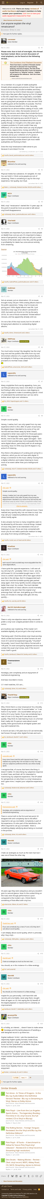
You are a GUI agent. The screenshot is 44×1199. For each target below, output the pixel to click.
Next (23, 1078)
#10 (41, 555)
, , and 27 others (16, 904)
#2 (42, 170)
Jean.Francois (10, 1103)
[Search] (41, 2)
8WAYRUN (25, 1197)
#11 (41, 616)
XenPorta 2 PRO (6, 1197)
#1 (42, 48)
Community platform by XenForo (19, 1193)
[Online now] (5, 197)
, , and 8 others (15, 688)
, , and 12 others (16, 401)
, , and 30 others (15, 601)
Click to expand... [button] (22, 506)
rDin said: (6, 488)
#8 (42, 416)
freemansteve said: (9, 807)
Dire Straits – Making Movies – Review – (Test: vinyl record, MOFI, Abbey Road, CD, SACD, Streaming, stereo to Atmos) (23, 1162)
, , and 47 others (21, 282)
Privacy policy (27, 1189)
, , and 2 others (17, 333)
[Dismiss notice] (41, 8)
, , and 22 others (20, 654)
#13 (41, 703)
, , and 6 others (19, 939)
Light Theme (7, 1186)
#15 (41, 802)
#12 (41, 669)
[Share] (38, 47)
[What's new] (37, 2)
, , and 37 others (22, 469)
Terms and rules (15, 1189)
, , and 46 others (17, 540)
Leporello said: (7, 756)
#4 (42, 229)
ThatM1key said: (8, 923)
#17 (41, 919)
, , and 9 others (20, 214)
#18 (41, 954)
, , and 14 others (16, 1072)
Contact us (5, 1189)
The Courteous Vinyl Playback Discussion (26, 62)
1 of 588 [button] (15, 1078)
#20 (41, 1024)
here (29, 13)
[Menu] (3, 3)
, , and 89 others (22, 187)
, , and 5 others (16, 737)
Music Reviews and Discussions (25, 1103)
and (9, 969)
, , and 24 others (19, 155)
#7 (42, 381)
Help (35, 1189)
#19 (41, 984)
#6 (42, 347)
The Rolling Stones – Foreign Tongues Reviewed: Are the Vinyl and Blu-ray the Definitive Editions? (23, 1130)
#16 (41, 849)
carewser (6, 30)
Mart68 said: (7, 958)
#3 (42, 202)
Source (3, 249)
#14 (41, 752)
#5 (42, 296)
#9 (42, 483)
